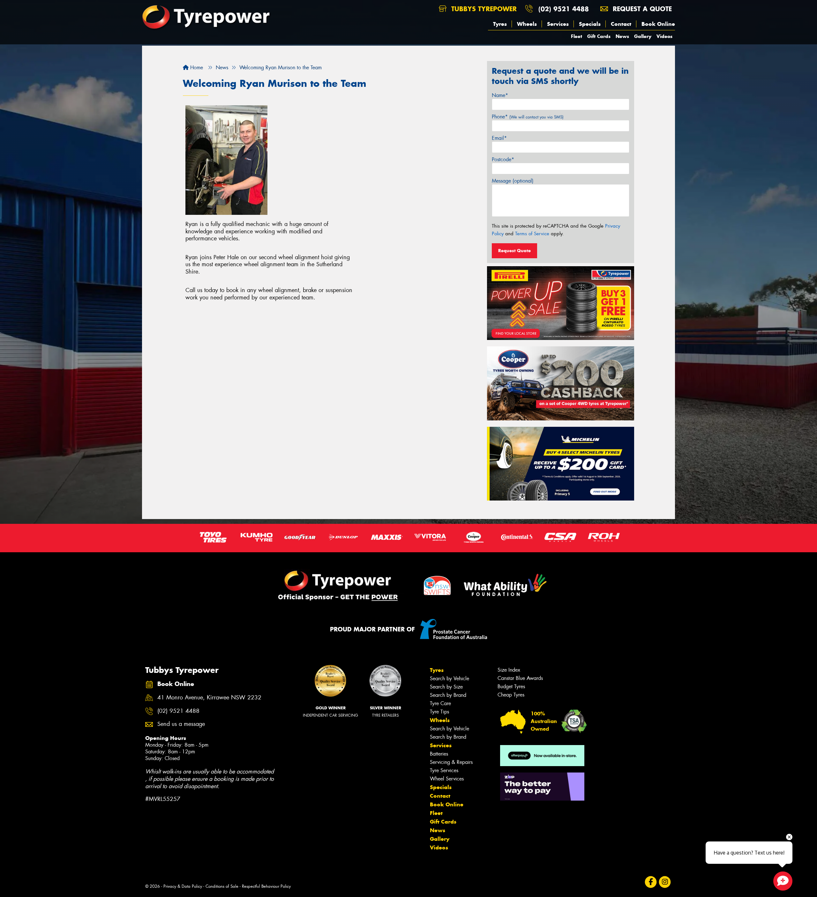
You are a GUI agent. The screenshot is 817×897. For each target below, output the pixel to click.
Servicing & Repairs (451, 762)
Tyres (500, 23)
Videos (664, 36)
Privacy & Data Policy (182, 886)
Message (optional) (513, 180)
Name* (500, 95)
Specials (590, 23)
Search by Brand (448, 695)
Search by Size (446, 686)
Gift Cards (599, 36)
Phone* (528, 116)
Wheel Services (447, 778)
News (622, 36)
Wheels (527, 23)
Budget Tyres (511, 686)
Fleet (576, 36)
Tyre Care (440, 703)
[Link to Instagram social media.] (665, 882)
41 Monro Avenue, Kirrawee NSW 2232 (209, 697)
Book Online (658, 23)
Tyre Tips (439, 711)
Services (558, 23)
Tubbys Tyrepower (483, 9)
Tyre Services (444, 770)
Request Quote (514, 250)
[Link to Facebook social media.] (651, 882)
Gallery (642, 36)
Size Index (509, 670)
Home (196, 67)
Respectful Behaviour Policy (266, 886)
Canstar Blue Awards (520, 678)
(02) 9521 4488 (563, 9)
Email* (499, 138)
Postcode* (503, 159)
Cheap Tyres (511, 694)
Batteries (439, 753)
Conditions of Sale (222, 886)
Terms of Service (532, 233)
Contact (621, 23)
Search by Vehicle (449, 678)
